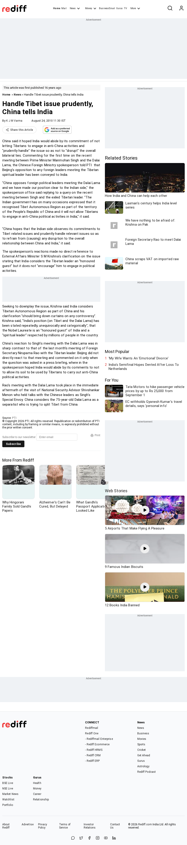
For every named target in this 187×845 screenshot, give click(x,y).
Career (37, 794)
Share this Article (21, 129)
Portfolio (7, 805)
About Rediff (6, 826)
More (133, 8)
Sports (141, 744)
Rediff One (91, 733)
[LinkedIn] (114, 838)
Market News (10, 794)
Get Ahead (143, 755)
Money (88, 8)
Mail (63, 8)
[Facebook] (89, 838)
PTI (14, 418)
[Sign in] (181, 8)
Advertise (28, 824)
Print (97, 435)
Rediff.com (145, 824)
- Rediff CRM (93, 755)
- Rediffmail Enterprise (99, 739)
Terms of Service (65, 826)
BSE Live (7, 783)
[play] (144, 510)
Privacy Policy (42, 826)
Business (143, 733)
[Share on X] (81, 838)
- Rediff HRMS (93, 749)
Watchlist (8, 799)
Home (56, 8)
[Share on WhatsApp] (73, 838)
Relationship (41, 799)
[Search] (169, 8)
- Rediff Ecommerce (97, 744)
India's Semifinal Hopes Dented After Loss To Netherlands (144, 367)
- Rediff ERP (92, 760)
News (73, 8)
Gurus (119, 8)
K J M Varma (14, 120)
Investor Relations (90, 826)
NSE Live (7, 788)
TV (125, 8)
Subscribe (13, 444)
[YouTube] (106, 838)
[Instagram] (97, 838)
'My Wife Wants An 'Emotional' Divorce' (139, 358)
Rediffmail (91, 728)
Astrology (143, 766)
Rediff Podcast (146, 771)
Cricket (141, 749)
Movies (141, 739)
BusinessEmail (107, 8)
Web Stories (116, 490)
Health (37, 783)
